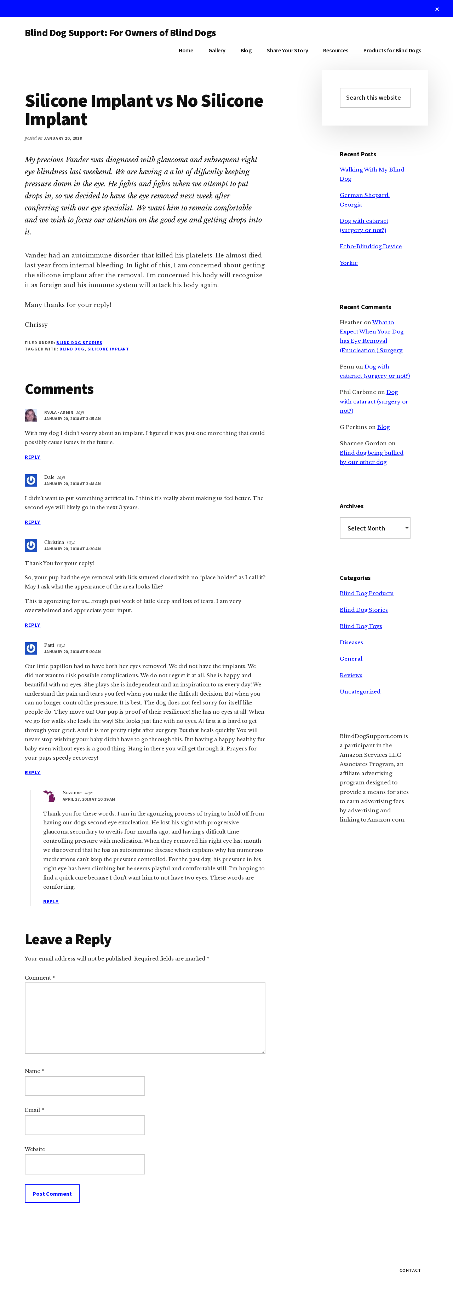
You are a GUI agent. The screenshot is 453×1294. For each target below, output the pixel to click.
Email (34, 1110)
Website (35, 1149)
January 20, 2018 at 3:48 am (72, 483)
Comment (40, 978)
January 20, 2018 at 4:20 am (72, 548)
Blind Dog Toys (361, 626)
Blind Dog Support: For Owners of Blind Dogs (120, 32)
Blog (383, 427)
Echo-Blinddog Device (371, 246)
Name (34, 1071)
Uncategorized (360, 691)
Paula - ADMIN (59, 412)
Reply (33, 457)
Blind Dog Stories (79, 342)
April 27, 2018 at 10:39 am (89, 799)
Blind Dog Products (367, 593)
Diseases (351, 642)
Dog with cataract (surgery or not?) (374, 401)
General (351, 658)
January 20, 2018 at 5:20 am (72, 651)
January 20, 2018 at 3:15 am (72, 418)
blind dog (72, 349)
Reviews (351, 675)
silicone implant (108, 349)
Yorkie (349, 263)
